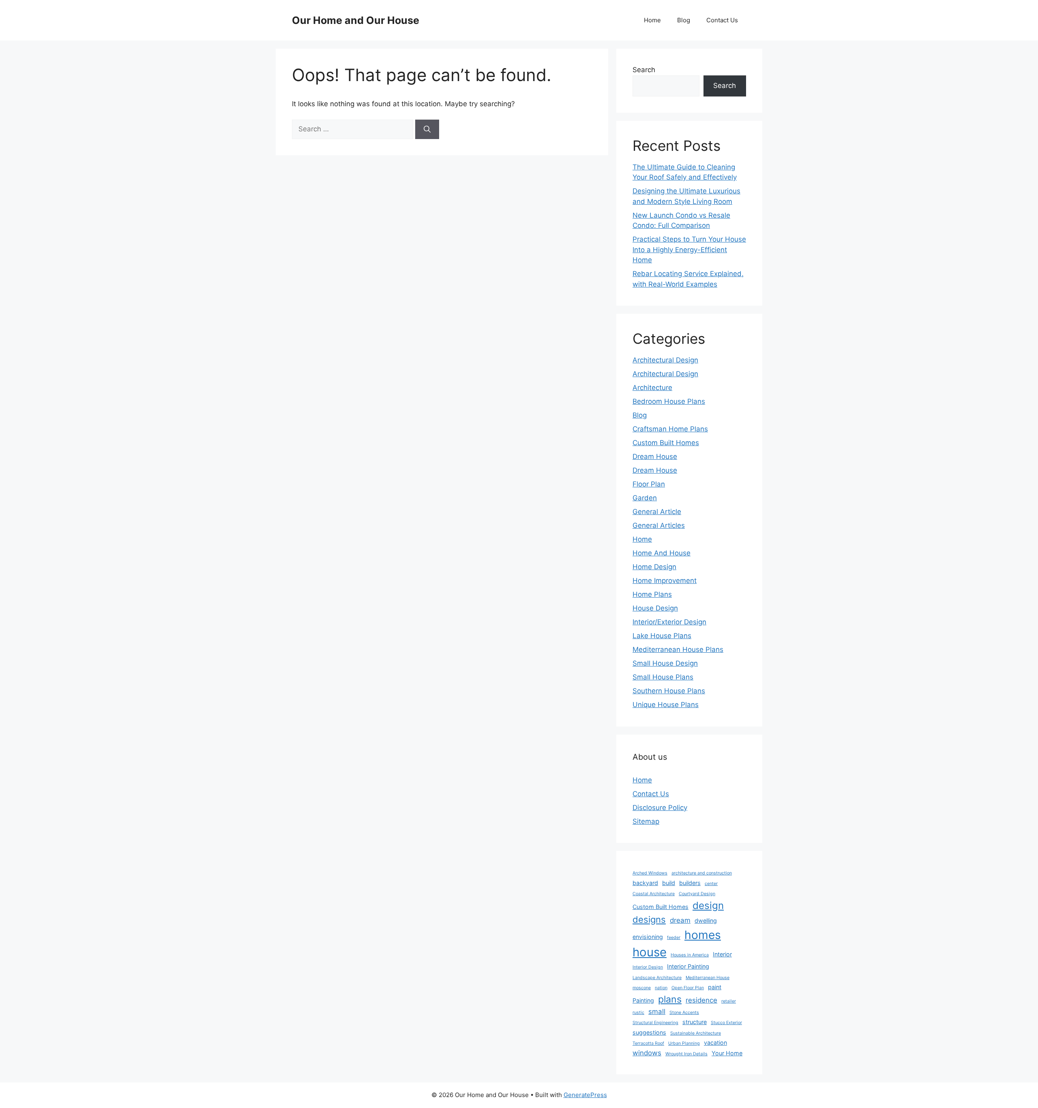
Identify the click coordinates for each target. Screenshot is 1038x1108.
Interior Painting (688, 966)
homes (702, 935)
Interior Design (648, 967)
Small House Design (665, 663)
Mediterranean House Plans (678, 649)
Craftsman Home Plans (670, 429)
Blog (683, 20)
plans (670, 999)
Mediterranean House (707, 977)
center (711, 883)
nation (661, 987)
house (650, 952)
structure (694, 1021)
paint (714, 987)
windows (647, 1053)
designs (649, 919)
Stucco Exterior (726, 1022)
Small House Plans (663, 677)
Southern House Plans (669, 691)
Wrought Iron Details (686, 1054)
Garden (645, 498)
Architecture (652, 388)
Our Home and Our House (355, 20)
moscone (642, 987)
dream (680, 920)
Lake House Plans (662, 636)
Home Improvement (665, 581)
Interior (722, 954)
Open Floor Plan (687, 987)
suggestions (649, 1032)
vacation (715, 1042)
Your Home (727, 1053)
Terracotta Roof (648, 1043)
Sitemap (646, 821)
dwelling (706, 920)
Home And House (662, 553)
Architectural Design (665, 360)
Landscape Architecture (657, 977)
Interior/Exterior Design (669, 622)
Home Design (654, 567)
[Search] (427, 129)
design (708, 905)
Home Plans (652, 594)
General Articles (659, 525)
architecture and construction (701, 873)
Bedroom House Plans (669, 401)
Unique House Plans (666, 705)
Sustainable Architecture (695, 1033)
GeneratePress (585, 1095)
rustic (638, 1012)
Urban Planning (684, 1043)
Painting (643, 1000)
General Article (657, 512)
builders (690, 882)
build (668, 882)
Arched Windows (650, 873)
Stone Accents (684, 1012)
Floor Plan (649, 484)
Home (652, 20)
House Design (655, 608)
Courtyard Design (697, 893)
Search (644, 70)
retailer (728, 1001)
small (656, 1011)
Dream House (655, 456)
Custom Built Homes (666, 443)
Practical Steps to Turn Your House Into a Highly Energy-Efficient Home (689, 249)
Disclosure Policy (660, 808)
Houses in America (690, 955)
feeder (673, 937)
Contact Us (722, 20)
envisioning (648, 936)
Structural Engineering (655, 1022)
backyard (645, 882)
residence (701, 1000)
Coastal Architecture (654, 893)
